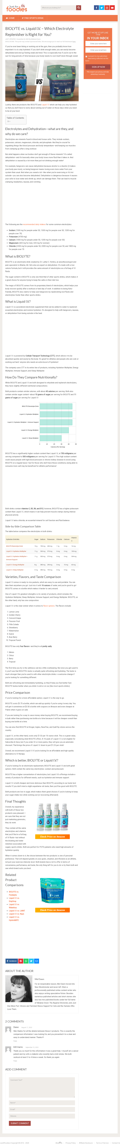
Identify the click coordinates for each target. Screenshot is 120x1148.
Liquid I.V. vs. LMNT (17, 911)
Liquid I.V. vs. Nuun (16, 914)
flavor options (49, 606)
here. (74, 41)
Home (11, 18)
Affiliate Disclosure (86, 1143)
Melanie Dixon (36, 39)
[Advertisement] (42, 202)
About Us (59, 1143)
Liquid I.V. (45, 105)
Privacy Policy (71, 1143)
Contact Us (116, 1143)
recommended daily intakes (34, 224)
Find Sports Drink (33, 18)
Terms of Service (102, 1143)
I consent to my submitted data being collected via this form (96, 58)
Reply (15, 1041)
